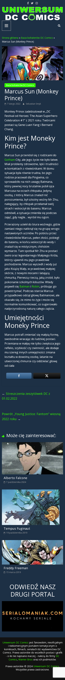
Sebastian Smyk (33, 103)
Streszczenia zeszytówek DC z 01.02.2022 (26, 396)
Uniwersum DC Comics (15, 642)
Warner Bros (25, 659)
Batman (24, 286)
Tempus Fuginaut (17, 528)
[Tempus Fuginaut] (30, 491)
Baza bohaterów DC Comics (37, 37)
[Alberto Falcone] (32, 444)
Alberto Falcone (15, 478)
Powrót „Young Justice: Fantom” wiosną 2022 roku (31, 416)
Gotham (10, 160)
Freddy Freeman (16, 568)
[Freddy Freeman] (32, 542)
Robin (35, 286)
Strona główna (10, 37)
